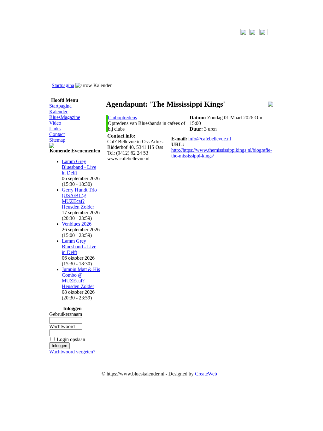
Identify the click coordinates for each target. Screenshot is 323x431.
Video (55, 123)
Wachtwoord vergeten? (72, 351)
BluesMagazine (64, 117)
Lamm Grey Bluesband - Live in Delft (79, 167)
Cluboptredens (122, 117)
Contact (57, 134)
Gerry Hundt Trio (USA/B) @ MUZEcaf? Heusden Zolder (79, 198)
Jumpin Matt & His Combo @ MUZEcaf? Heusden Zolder (81, 278)
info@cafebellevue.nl (209, 138)
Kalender (58, 111)
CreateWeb (206, 373)
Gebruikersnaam (65, 314)
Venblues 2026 (76, 224)
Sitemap (57, 140)
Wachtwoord (62, 326)
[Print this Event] (270, 105)
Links (55, 128)
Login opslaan (71, 339)
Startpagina (63, 85)
